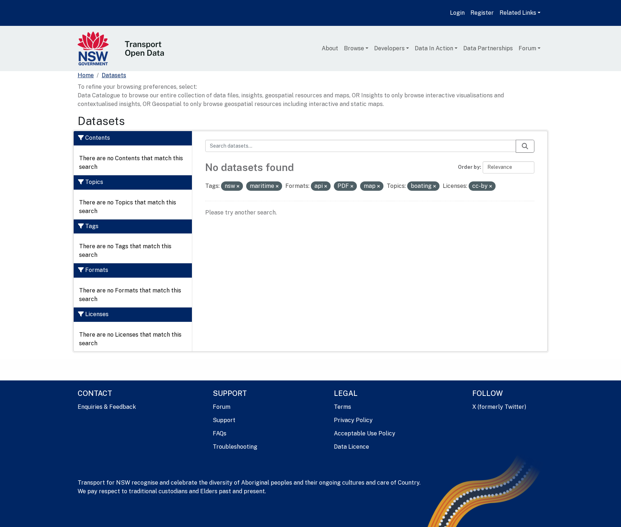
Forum (527, 48)
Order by (469, 167)
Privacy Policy (353, 420)
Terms (342, 406)
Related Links (518, 12)
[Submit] (525, 146)
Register (482, 12)
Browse (354, 48)
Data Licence (351, 446)
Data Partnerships (488, 48)
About (330, 48)
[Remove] (237, 186)
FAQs (219, 433)
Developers (389, 48)
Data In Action (434, 48)
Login (457, 12)
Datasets (114, 75)
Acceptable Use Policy (364, 433)
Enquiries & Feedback (107, 406)
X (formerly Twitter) (499, 406)
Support (224, 420)
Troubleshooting (235, 446)
